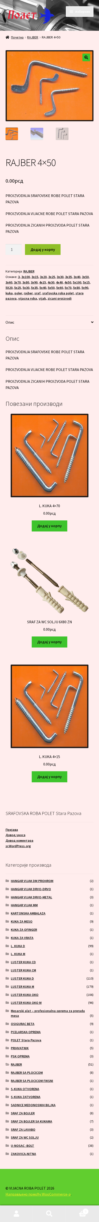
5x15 (86, 282)
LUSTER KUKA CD (23, 962)
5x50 (51, 287)
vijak (42, 298)
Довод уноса (15, 835)
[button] (86, 57)
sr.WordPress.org (18, 846)
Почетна (17, 37)
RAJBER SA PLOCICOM (27, 1072)
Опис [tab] (10, 322)
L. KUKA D (18, 946)
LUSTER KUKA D (22, 978)
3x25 (51, 277)
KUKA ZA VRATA (22, 938)
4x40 (59, 282)
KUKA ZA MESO (21, 921)
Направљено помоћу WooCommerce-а (38, 1194)
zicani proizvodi (60, 298)
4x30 (51, 282)
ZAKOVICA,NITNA (23, 1154)
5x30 (26, 287)
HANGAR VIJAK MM (24, 905)
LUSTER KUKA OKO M (26, 1002)
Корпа (76, 1209)
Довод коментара (19, 840)
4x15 (42, 282)
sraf (37, 293)
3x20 (43, 277)
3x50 (85, 277)
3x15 (34, 277)
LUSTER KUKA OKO (24, 995)
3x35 (68, 277)
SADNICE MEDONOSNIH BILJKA (33, 1105)
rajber (28, 293)
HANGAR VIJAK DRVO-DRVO (31, 889)
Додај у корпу (43, 249)
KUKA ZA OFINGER (24, 929)
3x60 (9, 282)
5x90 (84, 287)
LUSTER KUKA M (22, 986)
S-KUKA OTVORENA (25, 1089)
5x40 (42, 287)
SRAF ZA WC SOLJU (25, 1137)
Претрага (49, 1214)
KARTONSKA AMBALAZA (28, 913)
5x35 (34, 287)
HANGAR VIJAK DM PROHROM (32, 881)
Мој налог (16, 1214)
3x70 (17, 282)
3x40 (77, 277)
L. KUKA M (18, 954)
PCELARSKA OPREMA (26, 1032)
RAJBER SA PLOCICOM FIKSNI (32, 1081)
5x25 (17, 287)
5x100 (77, 282)
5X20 (9, 287)
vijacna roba (27, 298)
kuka (9, 293)
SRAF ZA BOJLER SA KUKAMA (31, 1121)
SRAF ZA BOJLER (23, 1113)
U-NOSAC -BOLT (22, 1145)
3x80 (25, 282)
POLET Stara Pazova (26, 1040)
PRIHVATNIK (20, 1048)
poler (18, 293)
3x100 (25, 277)
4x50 (67, 282)
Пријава (12, 829)
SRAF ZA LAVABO (23, 1129)
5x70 (68, 287)
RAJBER (32, 37)
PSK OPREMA (20, 1056)
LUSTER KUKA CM (23, 970)
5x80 (76, 287)
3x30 (60, 277)
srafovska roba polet (58, 293)
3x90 (34, 282)
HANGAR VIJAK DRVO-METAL (31, 897)
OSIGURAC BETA (22, 1024)
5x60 (59, 287)
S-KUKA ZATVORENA (25, 1097)
